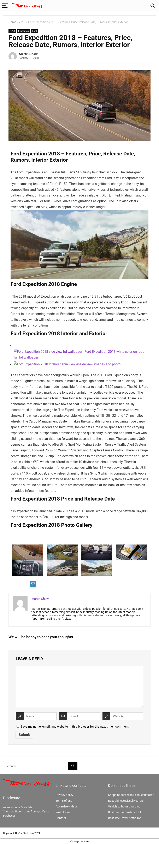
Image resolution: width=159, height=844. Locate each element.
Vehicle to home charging (124, 806)
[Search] (153, 5)
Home (12, 22)
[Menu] (5, 5)
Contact (61, 818)
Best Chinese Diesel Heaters (125, 800)
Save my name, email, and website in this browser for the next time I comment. (75, 726)
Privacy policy (64, 795)
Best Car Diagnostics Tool (124, 812)
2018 (22, 22)
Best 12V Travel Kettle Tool (125, 818)
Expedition (23, 31)
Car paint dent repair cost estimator (131, 795)
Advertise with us (67, 806)
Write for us (63, 812)
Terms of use (64, 800)
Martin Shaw (28, 54)
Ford (34, 31)
